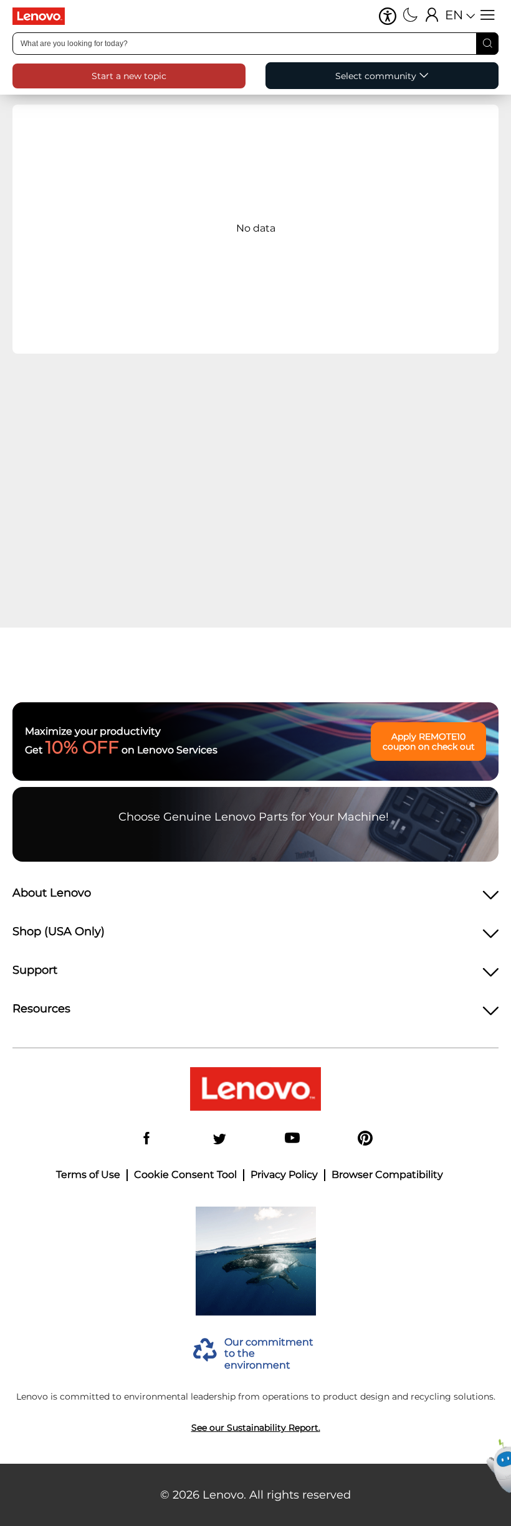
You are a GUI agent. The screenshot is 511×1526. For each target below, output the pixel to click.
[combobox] (255, 43)
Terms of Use (88, 1174)
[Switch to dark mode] (410, 16)
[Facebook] (146, 1139)
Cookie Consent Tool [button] (185, 1174)
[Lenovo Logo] (43, 16)
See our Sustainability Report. (255, 1427)
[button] (387, 16)
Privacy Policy (284, 1174)
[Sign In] (432, 16)
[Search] (487, 43)
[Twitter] (219, 1139)
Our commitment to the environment (268, 1354)
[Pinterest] (365, 1139)
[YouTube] (292, 1139)
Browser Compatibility (387, 1174)
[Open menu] (488, 16)
